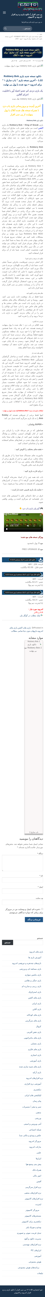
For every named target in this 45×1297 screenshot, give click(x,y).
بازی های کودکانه (34, 1015)
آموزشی (37, 1256)
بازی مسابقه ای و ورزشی (30, 969)
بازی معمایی (36, 1043)
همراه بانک (36, 1170)
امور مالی (37, 1175)
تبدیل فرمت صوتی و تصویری (29, 1233)
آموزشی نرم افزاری (32, 1084)
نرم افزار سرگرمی (33, 1187)
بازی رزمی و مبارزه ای (31, 986)
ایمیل (40, 887)
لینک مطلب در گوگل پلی (30, 615)
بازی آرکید (37, 1072)
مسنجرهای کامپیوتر (33, 1216)
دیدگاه (40, 853)
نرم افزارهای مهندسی (32, 1244)
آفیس (38, 1181)
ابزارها (38, 1158)
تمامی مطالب (17, 631)
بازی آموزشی (35, 1060)
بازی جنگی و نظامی (32, 980)
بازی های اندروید (36, 951)
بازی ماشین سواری (33, 974)
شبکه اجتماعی (35, 1129)
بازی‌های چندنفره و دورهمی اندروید (26, 963)
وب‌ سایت (39, 898)
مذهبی (38, 1112)
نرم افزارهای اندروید (34, 1078)
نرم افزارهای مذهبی (32, 1193)
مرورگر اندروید (35, 1141)
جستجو (40, 938)
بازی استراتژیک (34, 992)
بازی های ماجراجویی (32, 1038)
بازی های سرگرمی (33, 1020)
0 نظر (13, 61)
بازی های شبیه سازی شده (30, 1066)
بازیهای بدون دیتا (30, 631)
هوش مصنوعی (35, 1261)
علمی (38, 1152)
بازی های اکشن (24, 61)
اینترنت (38, 1204)
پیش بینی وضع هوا (33, 1164)
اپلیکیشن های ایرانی (33, 1095)
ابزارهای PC (36, 1250)
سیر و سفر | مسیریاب (31, 1106)
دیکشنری (37, 1089)
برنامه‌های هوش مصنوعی (28, 1267)
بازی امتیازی (36, 1055)
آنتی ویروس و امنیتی (32, 1124)
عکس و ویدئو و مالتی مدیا (30, 1135)
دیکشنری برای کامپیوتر (31, 1221)
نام (41, 876)
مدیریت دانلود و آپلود (32, 1238)
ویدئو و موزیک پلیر (33, 1227)
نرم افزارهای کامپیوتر (34, 1198)
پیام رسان (37, 1101)
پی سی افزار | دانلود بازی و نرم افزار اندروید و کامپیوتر (26, 15)
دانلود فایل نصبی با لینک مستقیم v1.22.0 (22, 560)
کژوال (38, 1026)
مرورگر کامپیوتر (32, 1210)
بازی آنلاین (36, 1009)
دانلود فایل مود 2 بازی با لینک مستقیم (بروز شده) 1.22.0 (22, 592)
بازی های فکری (34, 1049)
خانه (41, 34)
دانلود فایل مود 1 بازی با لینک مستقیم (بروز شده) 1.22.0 (22, 574)
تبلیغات (40, 1273)
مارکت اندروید (35, 1147)
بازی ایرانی (36, 1003)
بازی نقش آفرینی (34, 1032)
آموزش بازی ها (34, 957)
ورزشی (38, 1118)
